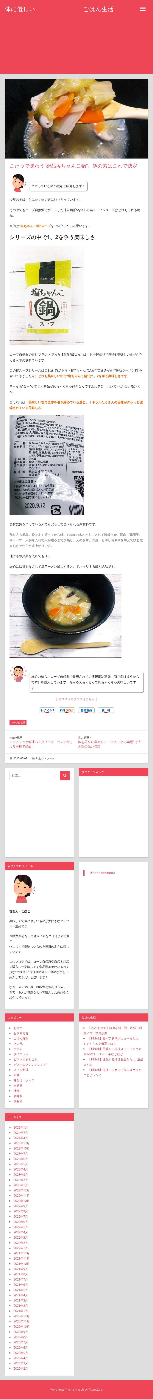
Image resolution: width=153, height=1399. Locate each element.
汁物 (17, 1091)
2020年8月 (21, 1337)
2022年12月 (22, 1190)
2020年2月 (21, 1368)
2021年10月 (22, 1264)
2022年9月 (21, 1206)
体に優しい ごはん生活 (59, 9)
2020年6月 (21, 1347)
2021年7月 (21, 1279)
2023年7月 (21, 1154)
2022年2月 (21, 1243)
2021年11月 (22, 1258)
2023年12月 (22, 1143)
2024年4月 (21, 1138)
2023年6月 (21, 1159)
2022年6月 (21, 1222)
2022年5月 (21, 1227)
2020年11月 (22, 1321)
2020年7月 (21, 1342)
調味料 (18, 1096)
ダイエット (21, 1054)
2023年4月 (21, 1169)
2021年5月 (21, 1290)
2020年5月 (21, 1353)
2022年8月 (21, 1211)
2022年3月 (21, 1237)
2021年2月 (21, 1306)
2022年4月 (21, 1232)
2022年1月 (21, 1248)
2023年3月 (21, 1175)
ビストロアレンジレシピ (30, 1064)
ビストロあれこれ (26, 1059)
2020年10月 (22, 1327)
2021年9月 (21, 1269)
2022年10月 (22, 1201)
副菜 (17, 1075)
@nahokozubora (102, 872)
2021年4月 (21, 1295)
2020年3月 (21, 1363)
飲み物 (18, 1101)
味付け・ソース (45, 758)
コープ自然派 (18, 722)
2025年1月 (21, 1127)
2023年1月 (21, 1185)
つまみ (18, 1049)
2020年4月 (21, 1358)
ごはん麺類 (21, 1038)
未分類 (18, 1085)
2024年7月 (21, 1133)
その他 (18, 1044)
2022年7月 (21, 1216)
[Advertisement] (76, 45)
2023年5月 (21, 1164)
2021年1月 (21, 1311)
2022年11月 (22, 1196)
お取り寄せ (21, 1033)
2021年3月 (21, 1300)
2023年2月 (21, 1180)
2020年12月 (22, 1316)
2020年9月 (21, 1332)
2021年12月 (22, 1253)
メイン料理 (21, 1070)
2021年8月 (21, 1274)
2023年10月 (22, 1148)
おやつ (18, 1028)
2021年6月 (21, 1285)
